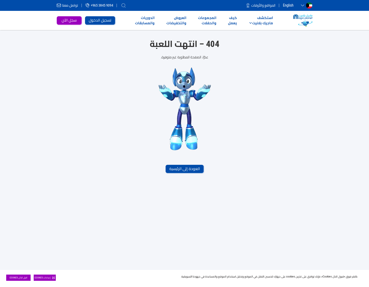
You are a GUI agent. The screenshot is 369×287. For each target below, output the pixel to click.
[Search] (123, 5)
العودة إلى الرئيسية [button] (184, 169)
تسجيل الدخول (100, 20)
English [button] (288, 5)
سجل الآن (69, 20)
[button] (261, 20)
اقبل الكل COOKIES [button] (18, 277)
